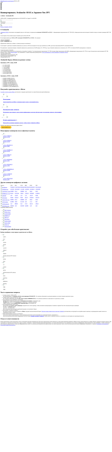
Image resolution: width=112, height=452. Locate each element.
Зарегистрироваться (6, 367)
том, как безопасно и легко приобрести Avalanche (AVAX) (55, 52)
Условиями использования (102, 323)
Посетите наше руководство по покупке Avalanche (53, 311)
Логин (2, 367)
